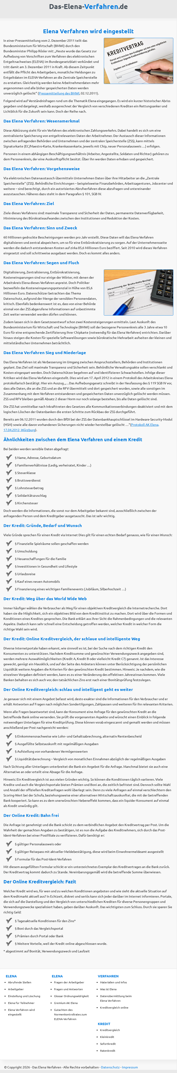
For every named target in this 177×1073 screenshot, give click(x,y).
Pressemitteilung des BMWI (59, 93)
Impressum (130, 1067)
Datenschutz (110, 1067)
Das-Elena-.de (88, 6)
